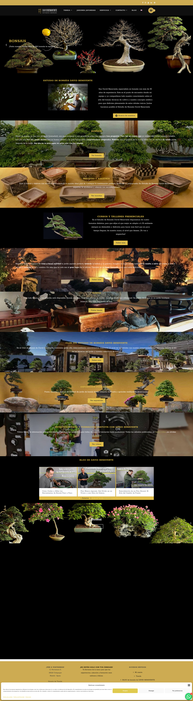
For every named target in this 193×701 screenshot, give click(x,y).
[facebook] (142, 2)
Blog (134, 10)
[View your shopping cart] (151, 10)
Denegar (151, 691)
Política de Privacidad (18, 697)
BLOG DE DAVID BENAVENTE (96, 460)
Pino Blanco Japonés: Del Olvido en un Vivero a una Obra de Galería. (96, 492)
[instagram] (145, 2)
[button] (189, 685)
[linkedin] (151, 2)
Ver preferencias (177, 691)
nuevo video (160, 432)
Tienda (67, 10)
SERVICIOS (104, 10)
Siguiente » (107, 498)
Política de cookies (7, 697)
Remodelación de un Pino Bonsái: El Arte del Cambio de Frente (133, 492)
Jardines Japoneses (86, 10)
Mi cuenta (138, 672)
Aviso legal (28, 697)
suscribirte (96, 435)
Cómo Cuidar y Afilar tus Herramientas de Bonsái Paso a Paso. (57, 492)
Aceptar (125, 691)
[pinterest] (154, 2)
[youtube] (148, 2)
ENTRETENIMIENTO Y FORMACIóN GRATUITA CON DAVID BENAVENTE (96, 427)
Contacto (120, 10)
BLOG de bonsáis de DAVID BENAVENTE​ (138, 680)
